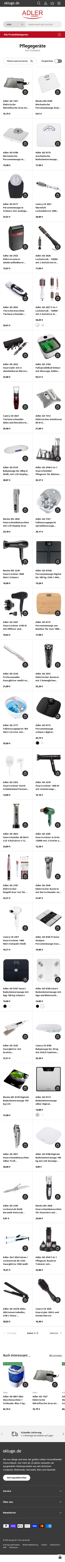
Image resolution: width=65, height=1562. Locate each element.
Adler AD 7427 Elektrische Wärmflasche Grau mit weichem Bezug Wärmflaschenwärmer (15, 104)
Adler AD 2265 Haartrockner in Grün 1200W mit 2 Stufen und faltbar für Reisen (49, 837)
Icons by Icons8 (23, 1540)
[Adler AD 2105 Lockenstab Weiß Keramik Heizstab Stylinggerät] (16, 1188)
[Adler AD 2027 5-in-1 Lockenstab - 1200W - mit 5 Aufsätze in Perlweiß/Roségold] (49, 289)
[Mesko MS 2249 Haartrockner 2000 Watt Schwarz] (16, 552)
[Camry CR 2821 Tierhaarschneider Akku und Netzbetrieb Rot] (16, 398)
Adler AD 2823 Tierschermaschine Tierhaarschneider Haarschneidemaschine (16, 311)
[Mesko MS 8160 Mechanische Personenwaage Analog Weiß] (49, 83)
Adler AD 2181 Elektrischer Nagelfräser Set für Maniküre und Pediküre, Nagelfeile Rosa (16, 889)
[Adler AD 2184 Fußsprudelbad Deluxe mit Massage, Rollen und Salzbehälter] (49, 346)
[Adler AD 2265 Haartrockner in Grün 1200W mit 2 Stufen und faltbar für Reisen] (49, 816)
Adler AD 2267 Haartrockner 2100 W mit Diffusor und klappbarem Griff (15, 625)
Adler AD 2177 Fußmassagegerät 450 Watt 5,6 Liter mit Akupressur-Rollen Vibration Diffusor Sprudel (15, 729)
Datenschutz (55, 1545)
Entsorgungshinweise (11, 1545)
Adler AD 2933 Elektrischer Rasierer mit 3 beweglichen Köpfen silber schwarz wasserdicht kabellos (48, 677)
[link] (13, 1333)
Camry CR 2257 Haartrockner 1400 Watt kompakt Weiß (14, 940)
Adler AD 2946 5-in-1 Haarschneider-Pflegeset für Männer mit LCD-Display (47, 471)
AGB (4, 1547)
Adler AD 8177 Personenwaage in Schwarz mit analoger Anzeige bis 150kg (15, 207)
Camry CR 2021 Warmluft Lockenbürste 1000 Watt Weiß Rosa (46, 207)
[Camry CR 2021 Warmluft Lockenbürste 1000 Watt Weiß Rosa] (49, 186)
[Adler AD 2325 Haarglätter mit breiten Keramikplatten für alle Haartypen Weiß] (16, 1027)
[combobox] (32, 24)
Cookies (44, 1545)
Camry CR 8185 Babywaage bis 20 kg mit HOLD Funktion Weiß (47, 1049)
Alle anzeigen (55, 1355)
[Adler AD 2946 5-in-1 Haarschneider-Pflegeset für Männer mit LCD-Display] (49, 449)
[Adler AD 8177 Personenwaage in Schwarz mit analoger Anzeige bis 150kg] (16, 186)
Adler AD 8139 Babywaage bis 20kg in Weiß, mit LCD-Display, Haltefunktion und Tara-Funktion (15, 471)
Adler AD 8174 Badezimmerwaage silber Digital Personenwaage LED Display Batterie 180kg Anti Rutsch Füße (48, 1100)
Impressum (13, 1547)
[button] (52, 3)
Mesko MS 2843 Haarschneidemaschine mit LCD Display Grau (16, 522)
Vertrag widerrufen (16, 1477)
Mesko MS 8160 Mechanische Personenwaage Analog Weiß (48, 104)
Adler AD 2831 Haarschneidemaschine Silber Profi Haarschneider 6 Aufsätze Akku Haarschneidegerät (16, 1157)
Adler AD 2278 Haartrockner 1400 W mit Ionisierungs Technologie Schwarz (47, 786)
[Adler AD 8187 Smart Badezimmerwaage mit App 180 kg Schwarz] (16, 970)
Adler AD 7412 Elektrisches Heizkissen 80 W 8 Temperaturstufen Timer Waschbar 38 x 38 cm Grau (49, 419)
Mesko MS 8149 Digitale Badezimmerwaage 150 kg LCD (16, 1100)
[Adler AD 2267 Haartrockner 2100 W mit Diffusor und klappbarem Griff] (16, 604)
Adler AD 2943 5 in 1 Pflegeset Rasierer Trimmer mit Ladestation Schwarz (47, 1261)
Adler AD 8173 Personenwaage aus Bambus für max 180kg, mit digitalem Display (48, 625)
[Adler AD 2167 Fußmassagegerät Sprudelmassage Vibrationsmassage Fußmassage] (49, 501)
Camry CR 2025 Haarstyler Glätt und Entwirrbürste (47, 1312)
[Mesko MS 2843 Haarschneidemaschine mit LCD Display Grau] (16, 501)
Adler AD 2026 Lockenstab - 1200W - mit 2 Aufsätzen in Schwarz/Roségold (47, 259)
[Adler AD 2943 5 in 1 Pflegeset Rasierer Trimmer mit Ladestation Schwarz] (49, 1239)
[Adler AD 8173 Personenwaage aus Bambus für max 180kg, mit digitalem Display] (49, 604)
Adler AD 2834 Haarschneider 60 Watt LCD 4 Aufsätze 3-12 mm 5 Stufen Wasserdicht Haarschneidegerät (16, 837)
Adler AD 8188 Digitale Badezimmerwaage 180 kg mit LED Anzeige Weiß (48, 1157)
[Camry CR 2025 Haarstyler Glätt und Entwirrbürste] (49, 1291)
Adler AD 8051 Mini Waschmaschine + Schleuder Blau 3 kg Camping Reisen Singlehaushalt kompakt (13, 1400)
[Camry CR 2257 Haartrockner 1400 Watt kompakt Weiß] (16, 919)
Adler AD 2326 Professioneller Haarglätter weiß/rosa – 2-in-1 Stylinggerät (16, 677)
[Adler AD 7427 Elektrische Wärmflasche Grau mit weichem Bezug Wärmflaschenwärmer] (16, 83)
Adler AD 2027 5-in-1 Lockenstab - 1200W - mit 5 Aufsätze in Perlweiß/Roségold (47, 311)
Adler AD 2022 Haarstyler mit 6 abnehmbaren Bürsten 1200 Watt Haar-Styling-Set (15, 368)
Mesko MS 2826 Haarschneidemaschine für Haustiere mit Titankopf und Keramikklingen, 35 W (48, 1209)
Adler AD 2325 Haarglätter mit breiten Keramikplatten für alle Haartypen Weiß (16, 1049)
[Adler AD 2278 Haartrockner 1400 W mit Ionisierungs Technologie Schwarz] (49, 764)
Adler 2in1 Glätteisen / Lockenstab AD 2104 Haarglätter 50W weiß (15, 1260)
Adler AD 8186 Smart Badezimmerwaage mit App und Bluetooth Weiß (48, 992)
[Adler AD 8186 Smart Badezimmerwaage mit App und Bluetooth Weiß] (49, 970)
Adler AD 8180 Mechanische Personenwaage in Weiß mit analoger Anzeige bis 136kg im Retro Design (14, 156)
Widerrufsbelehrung (30, 1545)
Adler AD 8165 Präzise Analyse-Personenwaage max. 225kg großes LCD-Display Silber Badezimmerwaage (47, 940)
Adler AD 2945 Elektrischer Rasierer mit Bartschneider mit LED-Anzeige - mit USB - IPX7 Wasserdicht (49, 889)
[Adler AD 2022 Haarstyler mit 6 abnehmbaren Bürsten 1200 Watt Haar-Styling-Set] (16, 346)
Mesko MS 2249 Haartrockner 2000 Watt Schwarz (13, 574)
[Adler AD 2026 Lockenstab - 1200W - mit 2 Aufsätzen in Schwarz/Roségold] (49, 238)
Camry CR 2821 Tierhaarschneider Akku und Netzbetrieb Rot (15, 419)
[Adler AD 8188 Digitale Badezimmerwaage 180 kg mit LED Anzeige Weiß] (49, 1136)
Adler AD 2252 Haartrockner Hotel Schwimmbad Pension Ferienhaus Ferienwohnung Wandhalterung (15, 786)
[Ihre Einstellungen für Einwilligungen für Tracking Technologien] (60, 1557)
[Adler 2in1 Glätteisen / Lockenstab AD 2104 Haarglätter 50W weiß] (16, 1239)
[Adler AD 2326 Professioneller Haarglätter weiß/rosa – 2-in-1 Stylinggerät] (16, 656)
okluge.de (13, 1540)
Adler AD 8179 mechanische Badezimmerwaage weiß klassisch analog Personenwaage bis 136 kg (48, 156)
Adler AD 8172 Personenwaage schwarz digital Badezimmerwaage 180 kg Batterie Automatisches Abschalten (48, 729)
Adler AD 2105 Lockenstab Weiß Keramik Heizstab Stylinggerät (13, 1209)
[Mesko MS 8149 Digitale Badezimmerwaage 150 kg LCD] (16, 1079)
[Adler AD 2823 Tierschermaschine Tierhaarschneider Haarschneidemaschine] (16, 289)
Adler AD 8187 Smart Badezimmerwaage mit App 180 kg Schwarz (16, 992)
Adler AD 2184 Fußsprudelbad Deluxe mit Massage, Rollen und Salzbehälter (48, 368)
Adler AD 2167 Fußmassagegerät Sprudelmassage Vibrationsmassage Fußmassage (46, 522)
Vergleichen (47, 61)
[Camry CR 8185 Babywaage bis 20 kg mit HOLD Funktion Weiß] (49, 1027)
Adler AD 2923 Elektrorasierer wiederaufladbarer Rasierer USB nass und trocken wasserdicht (15, 259)
